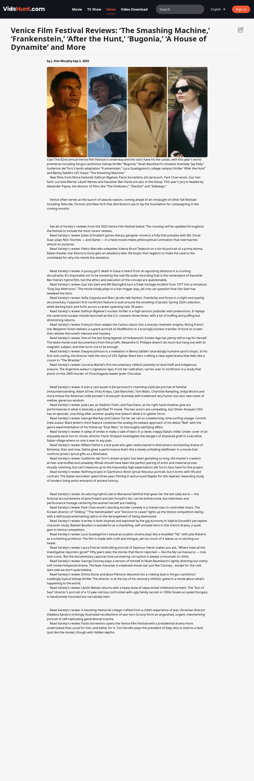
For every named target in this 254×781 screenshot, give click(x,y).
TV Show (94, 9)
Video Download (134, 9)
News (111, 9)
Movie (77, 9)
